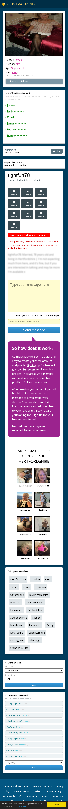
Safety (37, 791)
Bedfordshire (35, 610)
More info (22, 806)
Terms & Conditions (42, 786)
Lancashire (16, 610)
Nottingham (17, 640)
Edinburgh (34, 640)
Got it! (56, 804)
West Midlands (34, 602)
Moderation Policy (22, 791)
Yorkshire (40, 587)
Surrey (14, 587)
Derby (49, 625)
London (35, 579)
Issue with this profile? (15, 164)
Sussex (36, 617)
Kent (48, 579)
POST (34, 767)
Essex (26, 587)
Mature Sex (33, 796)
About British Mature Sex (17, 786)
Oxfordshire (17, 594)
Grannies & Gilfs (19, 647)
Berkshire (15, 602)
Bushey (15, 72)
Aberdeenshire (18, 617)
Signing (31, 365)
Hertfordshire (23, 180)
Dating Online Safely (13, 796)
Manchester (17, 625)
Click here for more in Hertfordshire (19, 75)
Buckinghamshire (38, 594)
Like (57, 151)
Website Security (53, 791)
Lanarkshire (16, 632)
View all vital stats (20, 81)
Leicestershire (37, 632)
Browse (46, 796)
